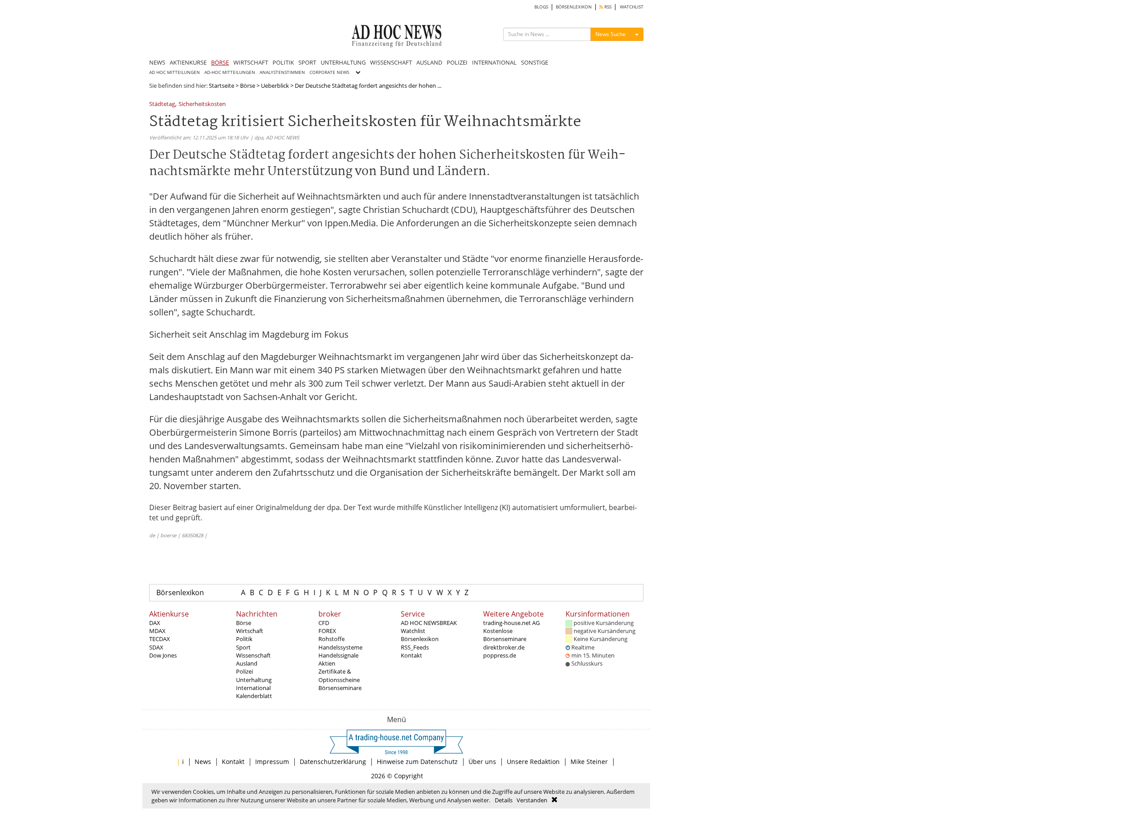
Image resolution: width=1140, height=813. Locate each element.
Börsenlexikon (180, 592)
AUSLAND (429, 62)
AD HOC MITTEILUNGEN (174, 72)
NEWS (157, 62)
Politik (244, 639)
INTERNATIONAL (494, 62)
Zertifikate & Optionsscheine (339, 675)
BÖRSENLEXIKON (574, 7)
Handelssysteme (340, 647)
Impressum (272, 761)
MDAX (157, 631)
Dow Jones (163, 655)
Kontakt (411, 655)
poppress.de (499, 655)
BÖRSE (220, 62)
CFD (323, 623)
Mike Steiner (589, 761)
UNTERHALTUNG (343, 62)
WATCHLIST (631, 7)
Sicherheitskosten (202, 104)
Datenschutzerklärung (333, 761)
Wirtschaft (249, 631)
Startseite (221, 86)
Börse (247, 86)
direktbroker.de (504, 647)
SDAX (156, 647)
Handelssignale (338, 655)
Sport (243, 647)
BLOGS (541, 7)
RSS (607, 7)
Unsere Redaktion (533, 761)
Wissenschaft (253, 655)
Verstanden (532, 800)
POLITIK (283, 62)
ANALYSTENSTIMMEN (282, 72)
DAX (154, 623)
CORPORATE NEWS (329, 72)
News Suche (610, 34)
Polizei (244, 671)
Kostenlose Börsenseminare (504, 635)
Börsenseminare (340, 688)
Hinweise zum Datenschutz (417, 761)
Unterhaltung (254, 680)
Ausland (246, 663)
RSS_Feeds (415, 647)
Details (504, 800)
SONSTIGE (534, 62)
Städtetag (162, 104)
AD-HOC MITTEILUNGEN (229, 72)
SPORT (307, 62)
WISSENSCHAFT (391, 62)
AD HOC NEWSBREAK (429, 623)
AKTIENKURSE (188, 62)
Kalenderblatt (254, 696)
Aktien (326, 663)
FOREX (327, 631)
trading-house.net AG (511, 623)
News (203, 761)
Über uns (482, 761)
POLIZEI (457, 62)
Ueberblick (275, 86)
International (253, 688)
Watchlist (413, 631)
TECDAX (159, 639)
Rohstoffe (331, 639)
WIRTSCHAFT (250, 62)
